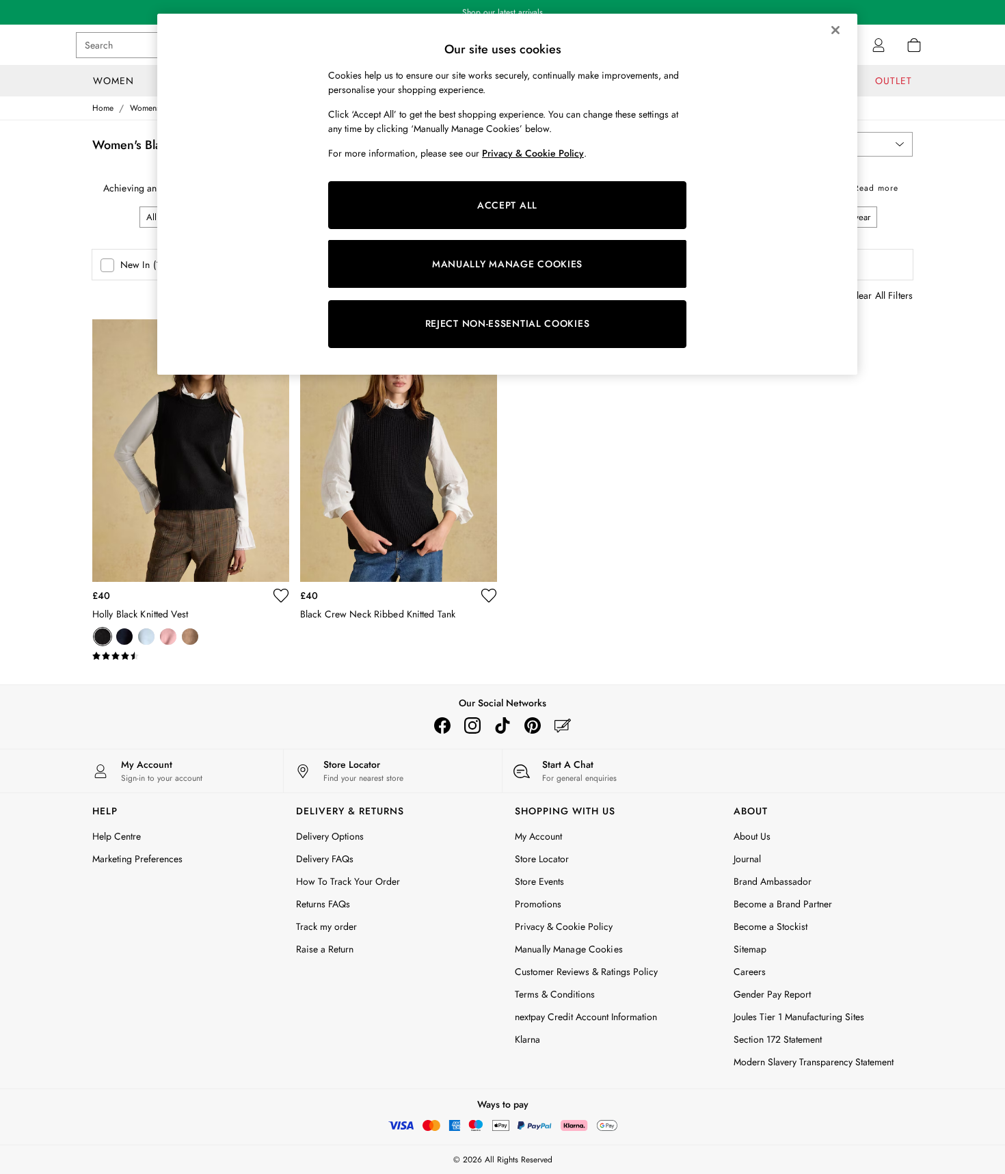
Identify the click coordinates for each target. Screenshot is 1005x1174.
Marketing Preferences (137, 859)
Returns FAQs (323, 904)
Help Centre (116, 836)
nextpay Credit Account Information (586, 1017)
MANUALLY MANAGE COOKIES (507, 264)
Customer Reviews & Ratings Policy (586, 971)
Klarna (527, 1039)
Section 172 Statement (778, 1039)
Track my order (326, 926)
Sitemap (750, 949)
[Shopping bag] (914, 45)
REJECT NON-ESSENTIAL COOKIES (507, 323)
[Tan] (190, 636)
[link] (878, 45)
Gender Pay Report (772, 994)
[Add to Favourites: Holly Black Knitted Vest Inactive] (281, 595)
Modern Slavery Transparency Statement (814, 1062)
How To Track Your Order (348, 881)
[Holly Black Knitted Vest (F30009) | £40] (190, 450)
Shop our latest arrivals (502, 12)
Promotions (538, 904)
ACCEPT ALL (507, 205)
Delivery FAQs (324, 859)
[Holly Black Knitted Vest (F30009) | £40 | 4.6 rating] (190, 656)
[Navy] (124, 636)
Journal (747, 859)
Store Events (539, 881)
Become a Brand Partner (783, 904)
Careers (750, 971)
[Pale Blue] (146, 636)
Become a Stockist (770, 926)
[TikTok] (502, 725)
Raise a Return (324, 949)
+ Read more (871, 185)
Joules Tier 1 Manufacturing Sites (799, 1017)
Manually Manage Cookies (569, 949)
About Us (752, 836)
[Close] (835, 30)
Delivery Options (330, 836)
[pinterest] (533, 725)
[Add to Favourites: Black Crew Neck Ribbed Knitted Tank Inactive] (489, 595)
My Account (538, 836)
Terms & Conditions (555, 994)
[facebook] (442, 725)
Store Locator (542, 859)
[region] (507, 194)
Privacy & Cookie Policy (564, 926)
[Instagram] (472, 725)
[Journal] (563, 725)
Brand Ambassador (773, 881)
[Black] (102, 636)
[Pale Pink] (168, 636)
